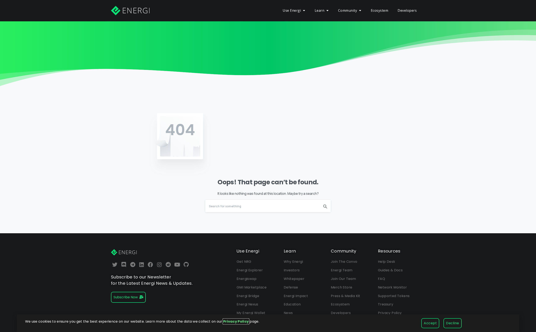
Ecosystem (379, 10)
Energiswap (246, 278)
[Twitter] (115, 265)
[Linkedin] (142, 265)
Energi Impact (296, 296)
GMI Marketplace (252, 287)
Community (347, 10)
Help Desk (386, 261)
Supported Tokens (394, 296)
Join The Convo (344, 261)
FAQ (381, 278)
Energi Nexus (247, 304)
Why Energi (293, 261)
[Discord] (124, 265)
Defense (291, 287)
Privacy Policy (390, 312)
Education (292, 304)
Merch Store (341, 287)
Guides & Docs (390, 270)
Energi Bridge (248, 296)
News (288, 312)
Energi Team (341, 270)
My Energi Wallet (251, 312)
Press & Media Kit (345, 296)
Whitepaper (294, 278)
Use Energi (292, 10)
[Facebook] (151, 265)
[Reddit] (168, 265)
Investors (292, 270)
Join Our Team (343, 278)
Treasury (385, 304)
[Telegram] (133, 265)
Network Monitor (392, 287)
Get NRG (244, 261)
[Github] (186, 265)
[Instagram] (160, 265)
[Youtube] (177, 265)
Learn (320, 10)
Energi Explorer (250, 270)
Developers (407, 10)
